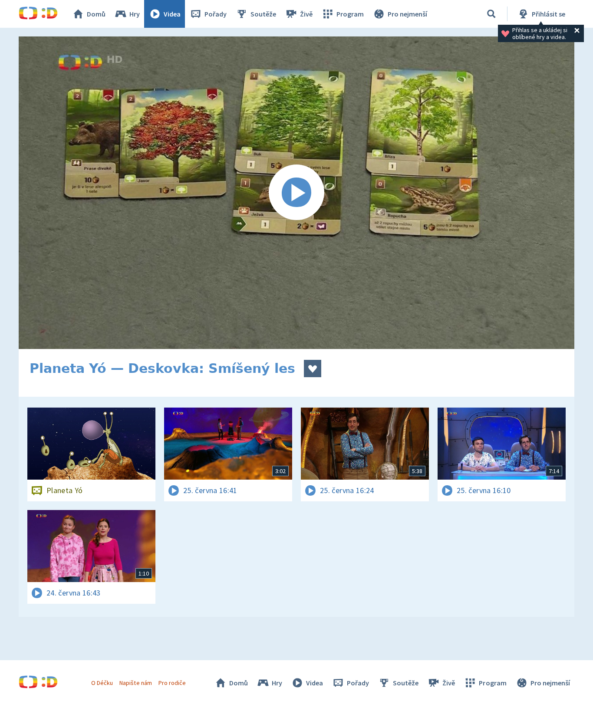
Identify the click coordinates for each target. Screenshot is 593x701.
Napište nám (135, 683)
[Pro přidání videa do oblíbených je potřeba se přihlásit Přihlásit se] (312, 368)
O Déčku (102, 683)
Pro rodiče (172, 683)
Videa (172, 14)
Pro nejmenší (407, 14)
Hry (134, 14)
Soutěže (263, 14)
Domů (96, 14)
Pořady (215, 14)
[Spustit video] (296, 192)
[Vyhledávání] (491, 14)
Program (350, 14)
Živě (306, 14)
